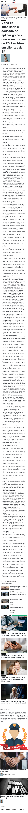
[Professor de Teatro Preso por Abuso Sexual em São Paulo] (14, 760)
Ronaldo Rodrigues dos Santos (9, 581)
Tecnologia (12, 591)
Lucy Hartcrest (5, 64)
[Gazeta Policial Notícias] (14, 1)
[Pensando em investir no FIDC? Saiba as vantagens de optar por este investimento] (14, 623)
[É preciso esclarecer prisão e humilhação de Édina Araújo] (14, 786)
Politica (11, 597)
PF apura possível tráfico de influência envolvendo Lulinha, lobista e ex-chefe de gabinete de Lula (17, 594)
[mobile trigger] (2, 1)
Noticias (4, 20)
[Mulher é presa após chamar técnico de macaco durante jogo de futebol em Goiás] (14, 691)
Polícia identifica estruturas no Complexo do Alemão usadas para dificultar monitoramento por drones (18, 588)
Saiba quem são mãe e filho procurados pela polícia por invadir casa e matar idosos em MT (13, 679)
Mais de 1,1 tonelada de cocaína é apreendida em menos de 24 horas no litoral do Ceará (18, 601)
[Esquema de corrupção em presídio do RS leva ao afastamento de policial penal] (14, 645)
